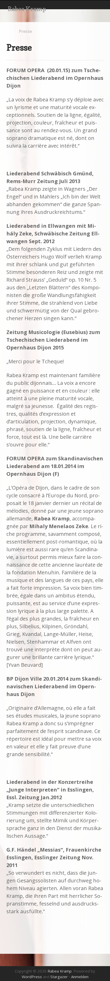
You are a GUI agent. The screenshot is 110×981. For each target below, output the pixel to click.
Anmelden (80, 976)
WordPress (32, 976)
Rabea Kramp (27, 9)
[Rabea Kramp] (8, 31)
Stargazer (59, 976)
